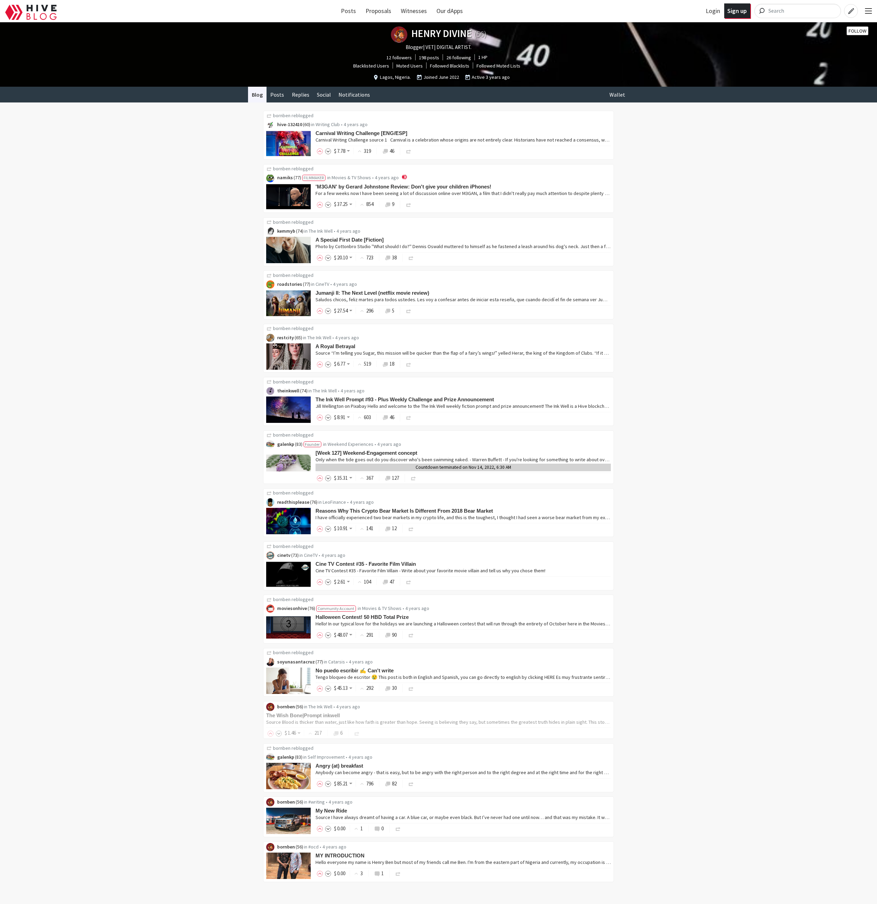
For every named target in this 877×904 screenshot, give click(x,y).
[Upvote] (321, 151)
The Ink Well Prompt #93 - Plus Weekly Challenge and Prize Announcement (405, 399)
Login (713, 11)
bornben (282, 115)
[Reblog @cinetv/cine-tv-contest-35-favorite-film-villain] (409, 581)
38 (394, 257)
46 (392, 151)
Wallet (617, 94)
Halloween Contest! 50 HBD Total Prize (362, 617)
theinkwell (288, 391)
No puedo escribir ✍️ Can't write (355, 670)
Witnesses (414, 11)
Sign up (737, 11)
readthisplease (293, 502)
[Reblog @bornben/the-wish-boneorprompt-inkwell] (357, 733)
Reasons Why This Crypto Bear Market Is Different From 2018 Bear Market (404, 511)
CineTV (322, 284)
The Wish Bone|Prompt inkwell (303, 715)
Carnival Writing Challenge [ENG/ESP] (361, 133)
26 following (458, 57)
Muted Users (409, 66)
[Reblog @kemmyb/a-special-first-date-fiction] (411, 257)
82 (394, 783)
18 (392, 364)
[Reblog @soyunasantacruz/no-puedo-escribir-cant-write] (411, 688)
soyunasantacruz (296, 662)
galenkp (285, 444)
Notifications (354, 94)
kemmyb (286, 231)
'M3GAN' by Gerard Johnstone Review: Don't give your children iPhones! (403, 187)
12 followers (399, 57)
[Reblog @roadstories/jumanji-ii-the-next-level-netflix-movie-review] (409, 310)
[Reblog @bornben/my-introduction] (398, 873)
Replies (300, 94)
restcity (285, 337)
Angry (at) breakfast (339, 766)
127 (395, 478)
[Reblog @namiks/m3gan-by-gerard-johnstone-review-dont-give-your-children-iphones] (409, 204)
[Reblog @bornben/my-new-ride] (398, 828)
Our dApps (449, 11)
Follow (857, 31)
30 (394, 688)
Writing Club (328, 124)
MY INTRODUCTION (340, 855)
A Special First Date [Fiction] (350, 240)
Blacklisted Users (371, 66)
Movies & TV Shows (351, 177)
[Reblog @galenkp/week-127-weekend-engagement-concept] (413, 478)
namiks (285, 177)
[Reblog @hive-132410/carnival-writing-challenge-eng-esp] (409, 151)
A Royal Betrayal (335, 346)
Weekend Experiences (350, 444)
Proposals (378, 11)
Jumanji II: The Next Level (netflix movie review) (372, 293)
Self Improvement (326, 757)
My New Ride (331, 811)
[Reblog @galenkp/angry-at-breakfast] (411, 783)
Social (324, 94)
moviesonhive (292, 608)
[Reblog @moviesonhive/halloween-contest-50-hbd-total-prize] (411, 635)
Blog (257, 94)
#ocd (313, 847)
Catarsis (336, 662)
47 (392, 581)
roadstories (289, 284)
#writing (316, 802)
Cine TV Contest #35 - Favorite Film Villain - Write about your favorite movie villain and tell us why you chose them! (430, 570)
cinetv (284, 555)
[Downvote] (328, 151)
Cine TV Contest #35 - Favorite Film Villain (366, 564)
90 (394, 635)
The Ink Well (321, 231)
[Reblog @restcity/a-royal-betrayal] (409, 364)
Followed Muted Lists (498, 66)
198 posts (429, 57)
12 (394, 528)
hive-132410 (289, 124)
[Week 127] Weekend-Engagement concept (366, 453)
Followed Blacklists (449, 66)
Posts (348, 11)
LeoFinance (334, 502)
